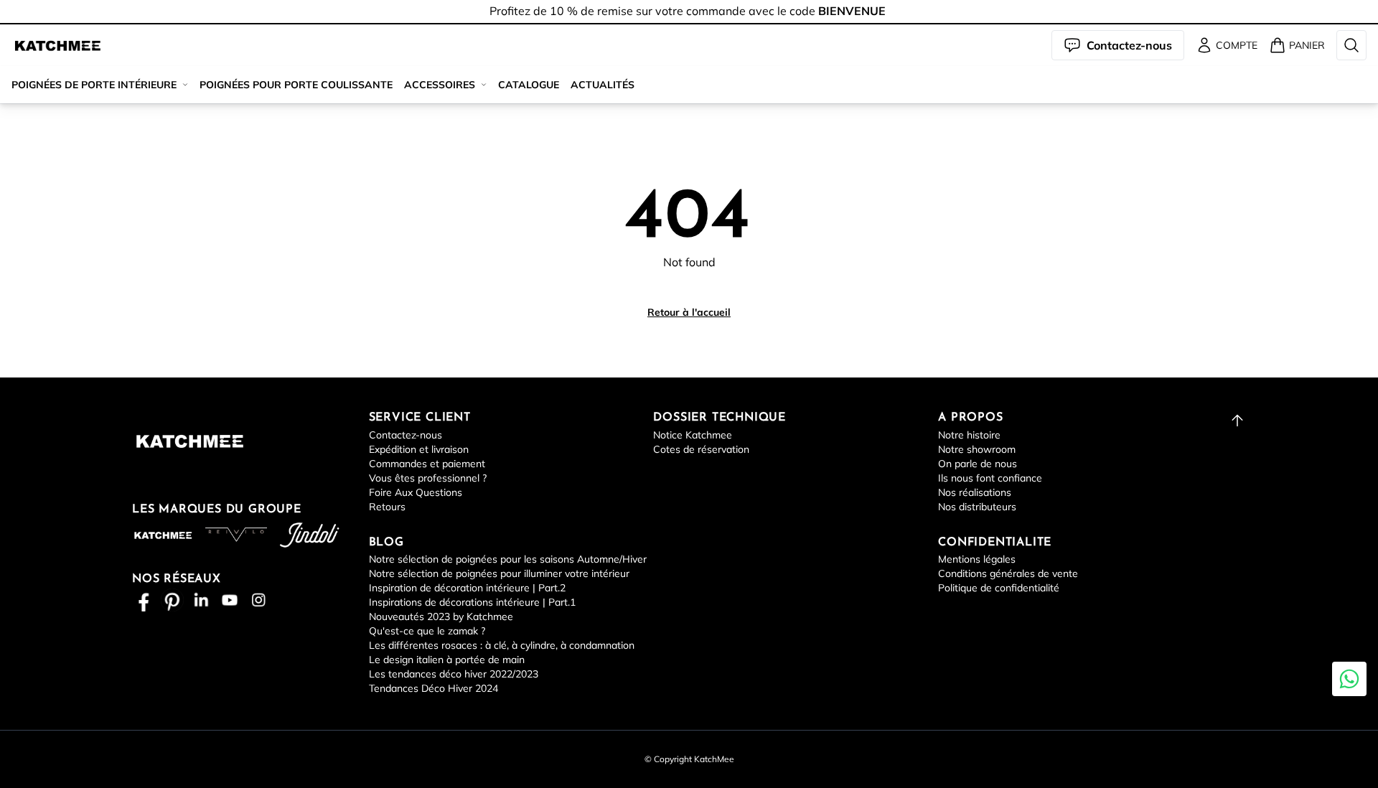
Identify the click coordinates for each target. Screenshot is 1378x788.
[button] (57, 45)
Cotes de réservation (701, 449)
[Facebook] (143, 599)
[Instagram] (258, 599)
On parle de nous (977, 463)
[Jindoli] (309, 535)
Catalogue (528, 84)
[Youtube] (229, 599)
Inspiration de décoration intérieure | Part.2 (467, 587)
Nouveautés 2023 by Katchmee (441, 616)
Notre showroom (977, 449)
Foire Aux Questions (415, 492)
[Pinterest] (172, 599)
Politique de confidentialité (998, 587)
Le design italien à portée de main (447, 659)
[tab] (689, 23)
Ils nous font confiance (990, 478)
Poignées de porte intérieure (94, 84)
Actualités (602, 84)
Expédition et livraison (419, 449)
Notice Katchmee (692, 434)
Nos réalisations (974, 492)
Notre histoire (969, 434)
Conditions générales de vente (1008, 573)
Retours (387, 506)
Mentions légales (977, 559)
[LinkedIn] (200, 599)
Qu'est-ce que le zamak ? (427, 630)
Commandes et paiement (427, 463)
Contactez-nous (405, 434)
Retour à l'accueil (689, 312)
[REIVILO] (236, 534)
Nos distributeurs (977, 506)
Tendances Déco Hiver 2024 (433, 688)
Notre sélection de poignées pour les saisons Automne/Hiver (508, 559)
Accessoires (439, 84)
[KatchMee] (57, 45)
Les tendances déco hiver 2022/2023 (453, 673)
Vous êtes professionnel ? (428, 478)
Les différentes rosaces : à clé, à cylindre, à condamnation (501, 645)
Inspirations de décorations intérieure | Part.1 (472, 602)
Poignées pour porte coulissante (296, 84)
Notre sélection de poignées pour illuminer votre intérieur (499, 573)
